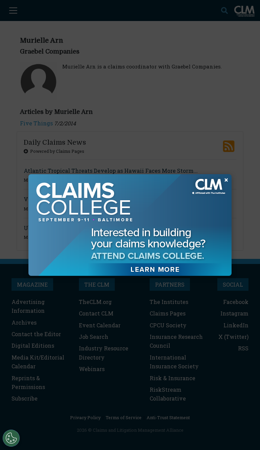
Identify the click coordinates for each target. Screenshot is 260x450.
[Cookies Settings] (11, 438)
